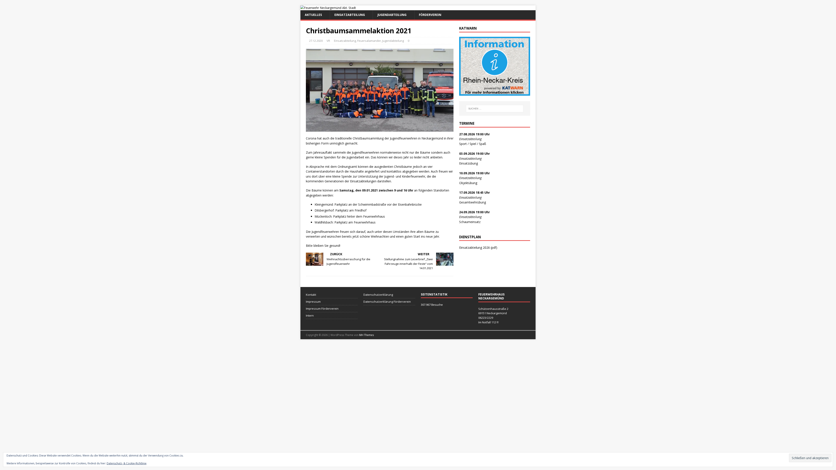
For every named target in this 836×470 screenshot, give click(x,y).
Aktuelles (313, 15)
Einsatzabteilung (349, 15)
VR (328, 41)
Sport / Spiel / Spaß (472, 144)
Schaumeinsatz (469, 222)
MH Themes (366, 335)
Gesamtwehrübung (472, 202)
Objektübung (468, 183)
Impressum (313, 302)
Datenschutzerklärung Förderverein (387, 302)
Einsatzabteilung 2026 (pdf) (478, 247)
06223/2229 (485, 318)
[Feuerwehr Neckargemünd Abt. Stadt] (328, 8)
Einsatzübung (468, 163)
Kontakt (311, 295)
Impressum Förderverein (322, 309)
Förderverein (430, 15)
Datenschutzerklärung (378, 295)
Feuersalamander (369, 41)
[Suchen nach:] (495, 108)
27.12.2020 (316, 41)
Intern (310, 315)
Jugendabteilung (391, 15)
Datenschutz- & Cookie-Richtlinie (127, 463)
